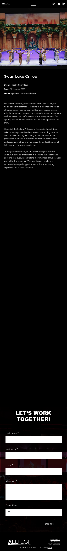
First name (12, 433)
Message (11, 481)
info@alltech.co (55, 540)
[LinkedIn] (63, 4)
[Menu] (33, 4)
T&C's (50, 548)
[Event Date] (9, 512)
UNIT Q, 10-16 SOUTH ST (54, 543)
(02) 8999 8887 (57, 541)
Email (9, 464)
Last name (11, 448)
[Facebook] (58, 4)
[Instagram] (53, 4)
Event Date (11, 505)
